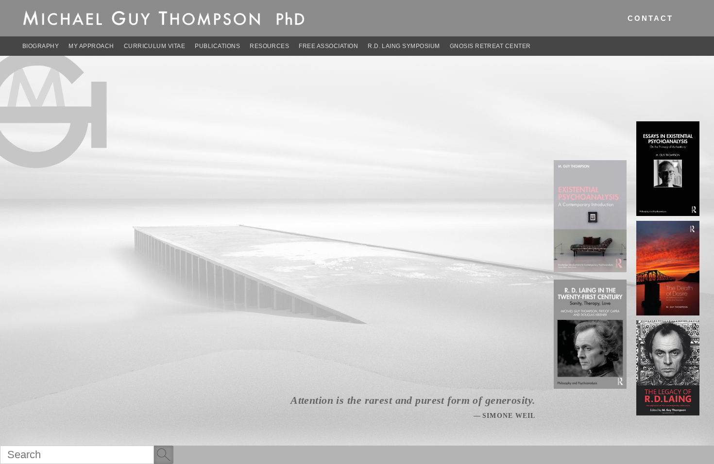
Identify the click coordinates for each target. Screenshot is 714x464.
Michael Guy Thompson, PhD (164, 14)
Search (164, 456)
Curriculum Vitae (155, 46)
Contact (651, 18)
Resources (269, 46)
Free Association (328, 46)
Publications (217, 46)
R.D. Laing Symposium (404, 46)
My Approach (91, 46)
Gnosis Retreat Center (490, 46)
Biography (40, 46)
